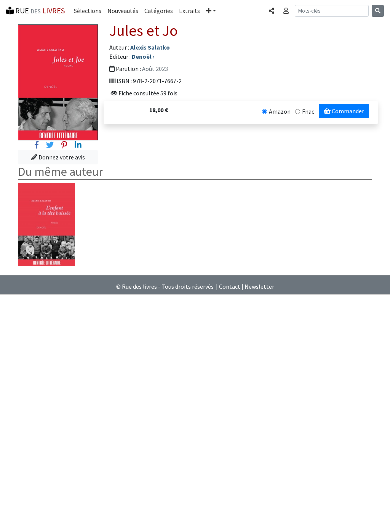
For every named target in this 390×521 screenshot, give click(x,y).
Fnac (308, 111)
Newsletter (259, 286)
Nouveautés (122, 10)
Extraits (189, 10)
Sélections (87, 10)
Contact (229, 286)
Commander (347, 111)
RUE (39, 10)
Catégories (158, 10)
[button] (211, 10)
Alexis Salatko (150, 47)
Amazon (280, 111)
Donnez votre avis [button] (61, 157)
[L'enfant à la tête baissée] (46, 223)
